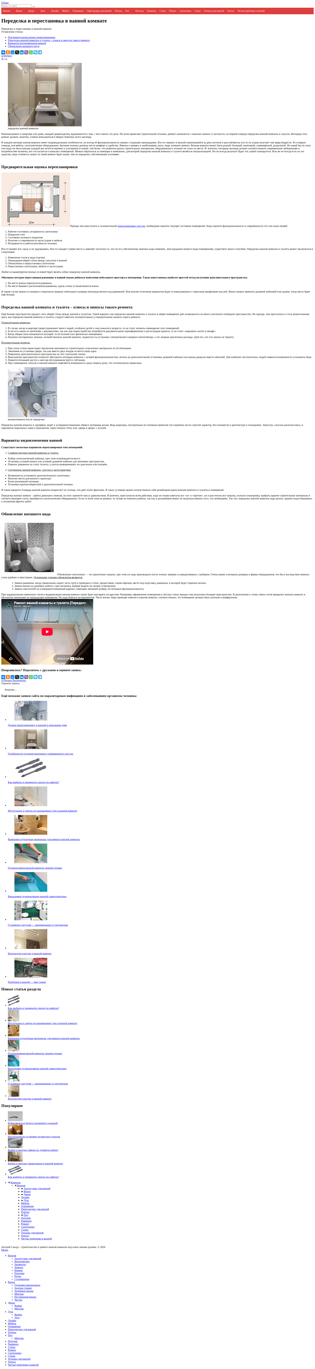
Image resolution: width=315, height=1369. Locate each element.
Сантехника (185, 11)
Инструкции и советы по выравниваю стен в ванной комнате (42, 1023)
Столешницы (21, 1279)
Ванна (19, 11)
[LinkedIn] (22, 52)
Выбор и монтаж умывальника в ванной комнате (35, 1163)
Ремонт (172, 11)
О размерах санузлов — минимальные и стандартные (38, 1083)
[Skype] (35, 52)
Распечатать (19, 680)
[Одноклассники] (8, 52)
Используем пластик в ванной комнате (30, 1098)
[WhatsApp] (31, 52)
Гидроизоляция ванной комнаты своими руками (35, 1053)
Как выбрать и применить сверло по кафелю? (33, 1008)
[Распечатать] (6, 55)
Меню (4, 1250)
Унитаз (230, 11)
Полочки (19, 1273)
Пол (127, 11)
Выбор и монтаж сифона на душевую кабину (33, 1150)
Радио (17, 1276)
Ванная (6, 11)
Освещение (78, 11)
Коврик (18, 1270)
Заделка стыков (23, 1288)
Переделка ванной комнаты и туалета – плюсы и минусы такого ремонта (49, 40)
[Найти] (33, 6)
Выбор (18, 1305)
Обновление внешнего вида (23, 46)
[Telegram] (40, 52)
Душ (43, 11)
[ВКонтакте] (3, 52)
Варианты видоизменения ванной (27, 43)
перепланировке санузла (131, 226)
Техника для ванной (214, 11)
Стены (162, 11)
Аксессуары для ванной (37, 1188)
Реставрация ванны (25, 1297)
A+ (3, 58)
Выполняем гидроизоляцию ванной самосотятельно (37, 1068)
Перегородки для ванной (99, 11)
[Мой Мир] (12, 52)
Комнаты (15, 1182)
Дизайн (55, 11)
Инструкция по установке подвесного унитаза (34, 1136)
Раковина (151, 11)
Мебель (65, 11)
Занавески (20, 1264)
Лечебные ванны (23, 1291)
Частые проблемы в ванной (251, 11)
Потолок (139, 11)
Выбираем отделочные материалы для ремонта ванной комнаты (44, 1038)
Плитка (118, 11)
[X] (17, 52)
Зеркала (18, 1267)
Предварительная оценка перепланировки (31, 37)
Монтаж (19, 1294)
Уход (17, 1317)
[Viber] (26, 52)
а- (6, 58)
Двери (31, 11)
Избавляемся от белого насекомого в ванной (33, 1123)
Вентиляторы (22, 1261)
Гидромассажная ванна (27, 1285)
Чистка (18, 1299)
